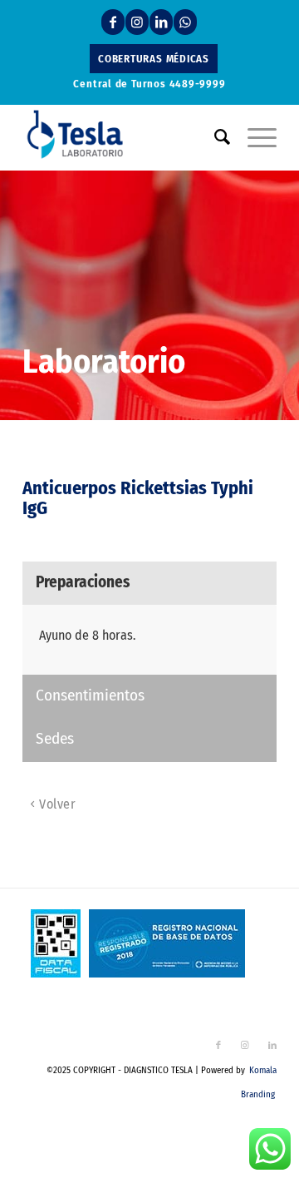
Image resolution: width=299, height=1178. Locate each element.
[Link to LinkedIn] (161, 22)
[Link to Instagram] (137, 22)
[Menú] (254, 137)
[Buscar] (214, 137)
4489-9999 (197, 83)
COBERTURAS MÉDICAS (153, 58)
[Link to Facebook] (113, 22)
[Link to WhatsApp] (185, 22)
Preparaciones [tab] (83, 581)
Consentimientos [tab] (90, 695)
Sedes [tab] (55, 738)
